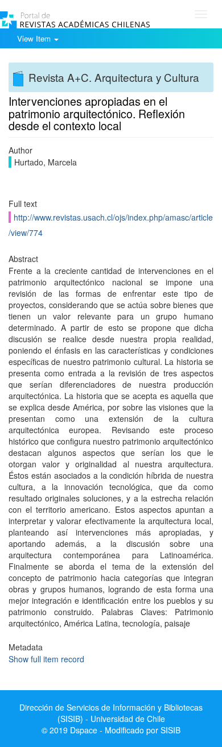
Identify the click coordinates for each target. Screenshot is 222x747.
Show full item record (46, 659)
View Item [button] (35, 38)
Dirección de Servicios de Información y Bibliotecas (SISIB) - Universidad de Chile (111, 713)
